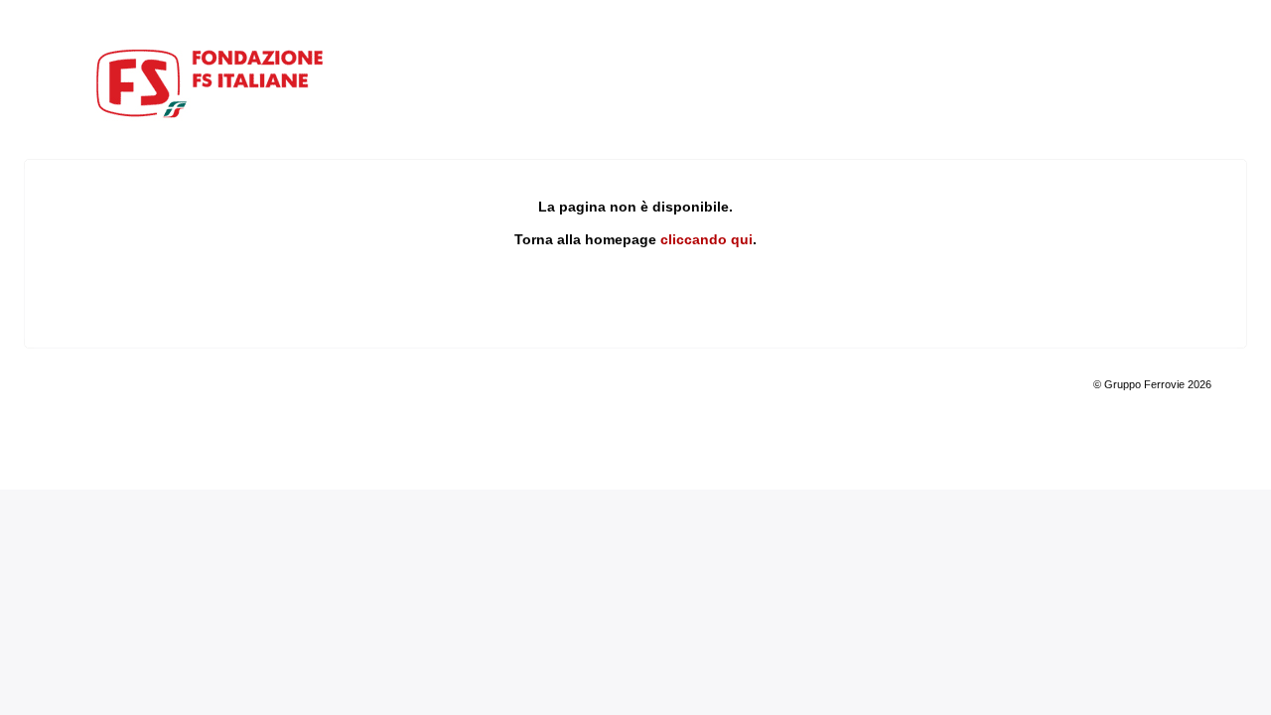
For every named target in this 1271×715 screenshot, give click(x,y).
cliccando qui (706, 239)
